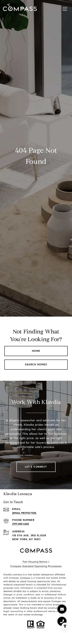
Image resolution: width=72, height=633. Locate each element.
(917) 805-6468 (20, 524)
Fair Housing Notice (35, 561)
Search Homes (36, 364)
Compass (25, 577)
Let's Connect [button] (36, 466)
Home (36, 350)
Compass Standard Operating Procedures (36, 566)
